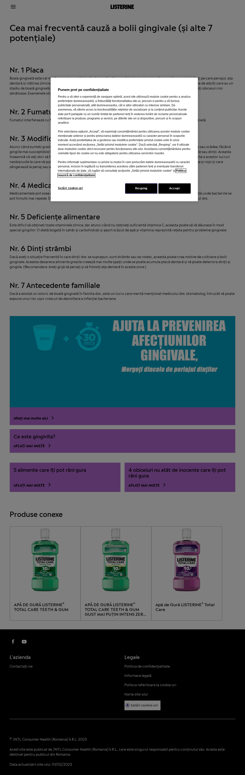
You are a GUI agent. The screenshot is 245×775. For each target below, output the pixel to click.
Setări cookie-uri (70, 188)
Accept (174, 188)
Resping (141, 188)
